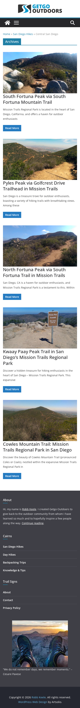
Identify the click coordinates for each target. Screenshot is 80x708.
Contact (8, 600)
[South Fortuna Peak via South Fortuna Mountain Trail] (40, 72)
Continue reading (33, 523)
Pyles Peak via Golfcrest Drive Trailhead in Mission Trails (34, 186)
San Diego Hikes (23, 34)
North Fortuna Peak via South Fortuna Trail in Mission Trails (34, 272)
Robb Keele (29, 509)
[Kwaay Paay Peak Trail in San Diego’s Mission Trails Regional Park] (40, 328)
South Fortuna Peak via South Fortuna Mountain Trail (34, 99)
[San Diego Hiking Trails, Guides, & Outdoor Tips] (7, 22)
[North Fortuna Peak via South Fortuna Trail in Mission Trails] (40, 246)
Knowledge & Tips (14, 570)
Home (6, 34)
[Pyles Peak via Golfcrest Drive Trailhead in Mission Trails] (40, 159)
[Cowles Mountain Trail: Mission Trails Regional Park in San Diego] (40, 420)
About (7, 592)
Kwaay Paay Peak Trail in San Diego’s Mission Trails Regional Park (35, 357)
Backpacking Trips (14, 562)
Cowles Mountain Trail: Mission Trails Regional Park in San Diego (37, 447)
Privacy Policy (11, 608)
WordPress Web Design (32, 702)
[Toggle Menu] (16, 22)
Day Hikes (9, 554)
